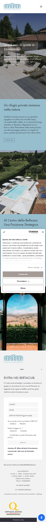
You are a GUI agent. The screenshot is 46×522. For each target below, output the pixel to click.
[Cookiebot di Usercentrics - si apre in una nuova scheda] (29, 232)
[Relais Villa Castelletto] (12, 6)
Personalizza (22, 281)
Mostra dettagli (33, 267)
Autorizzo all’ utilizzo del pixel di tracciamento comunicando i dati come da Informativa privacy (23, 451)
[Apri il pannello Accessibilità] (41, 517)
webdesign (39, 494)
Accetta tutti (23, 274)
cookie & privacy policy (10, 494)
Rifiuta (23, 288)
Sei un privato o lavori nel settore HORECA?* (23, 421)
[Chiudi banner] (43, 232)
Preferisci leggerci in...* (15, 428)
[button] (41, 6)
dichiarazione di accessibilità (27, 494)
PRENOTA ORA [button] (9, 140)
